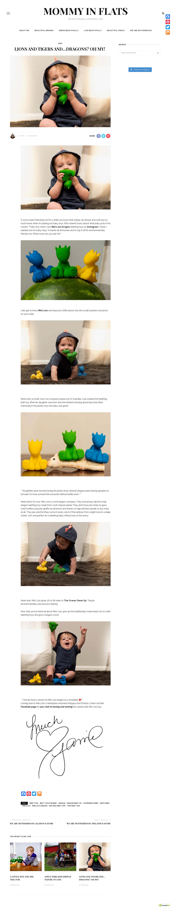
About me (24, 30)
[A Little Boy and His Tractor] (26, 857)
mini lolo (26, 806)
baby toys (34, 803)
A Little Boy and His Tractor (22, 878)
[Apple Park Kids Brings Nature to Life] (60, 857)
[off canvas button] (8, 13)
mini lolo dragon (39, 806)
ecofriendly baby (90, 803)
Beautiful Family (116, 30)
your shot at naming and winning (56, 707)
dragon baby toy (74, 803)
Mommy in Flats (85, 10)
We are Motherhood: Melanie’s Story (89, 823)
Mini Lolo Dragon (61, 227)
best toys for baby (48, 803)
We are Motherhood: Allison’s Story (31, 823)
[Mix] (167, 32)
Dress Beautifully (69, 30)
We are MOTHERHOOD (141, 30)
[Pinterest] (167, 22)
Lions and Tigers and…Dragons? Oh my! (92, 878)
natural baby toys (57, 806)
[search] (163, 13)
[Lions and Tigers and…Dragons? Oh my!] (60, 91)
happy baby (104, 803)
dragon (62, 803)
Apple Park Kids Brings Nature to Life (57, 878)
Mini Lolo (43, 310)
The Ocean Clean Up (75, 600)
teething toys (73, 806)
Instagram (92, 227)
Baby (60, 43)
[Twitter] (167, 27)
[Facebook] (167, 16)
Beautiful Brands (44, 30)
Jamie (22, 136)
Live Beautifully (93, 30)
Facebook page (28, 707)
